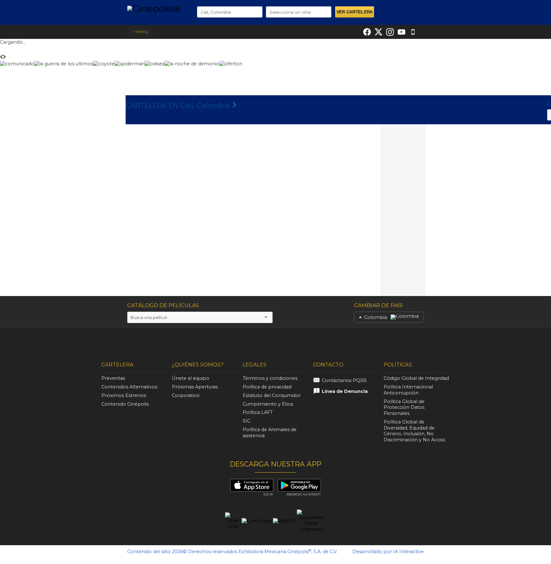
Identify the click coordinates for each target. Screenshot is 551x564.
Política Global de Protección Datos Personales (404, 407)
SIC (246, 421)
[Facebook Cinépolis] (367, 32)
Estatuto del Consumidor (272, 395)
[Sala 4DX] (263, 342)
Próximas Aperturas (195, 387)
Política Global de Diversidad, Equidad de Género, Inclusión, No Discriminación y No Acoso (414, 431)
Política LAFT (258, 412)
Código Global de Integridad (416, 378)
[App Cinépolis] (413, 32)
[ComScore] (257, 521)
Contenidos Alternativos (129, 387)
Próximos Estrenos (123, 395)
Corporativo (186, 395)
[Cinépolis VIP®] (156, 341)
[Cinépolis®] (157, 8)
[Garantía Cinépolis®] (375, 341)
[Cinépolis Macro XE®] (112, 341)
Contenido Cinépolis (125, 404)
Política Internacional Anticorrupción (408, 390)
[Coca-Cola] (232, 521)
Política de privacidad (267, 387)
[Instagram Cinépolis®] (390, 32)
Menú (141, 31)
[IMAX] (210, 342)
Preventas (113, 378)
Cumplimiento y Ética (268, 404)
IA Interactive (408, 551)
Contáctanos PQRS (344, 380)
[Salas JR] (428, 341)
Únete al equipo (190, 378)
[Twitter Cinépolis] (378, 32)
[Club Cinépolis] (321, 341)
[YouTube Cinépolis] (401, 32)
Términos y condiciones (270, 378)
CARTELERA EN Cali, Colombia (179, 105)
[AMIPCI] (284, 521)
